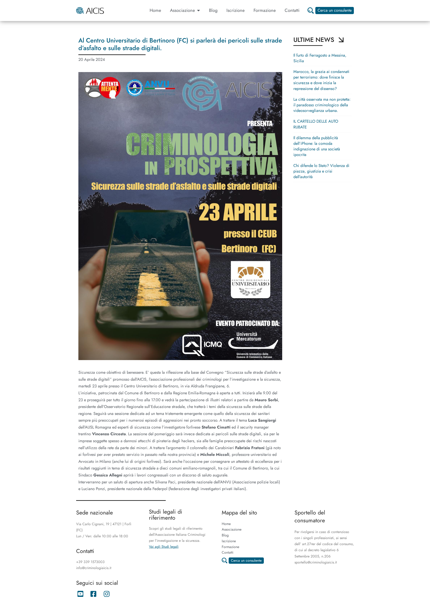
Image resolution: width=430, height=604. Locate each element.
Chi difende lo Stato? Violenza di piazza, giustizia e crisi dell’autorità (321, 171)
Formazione (265, 10)
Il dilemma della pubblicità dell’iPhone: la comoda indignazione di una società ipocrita (316, 146)
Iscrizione (235, 10)
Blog (213, 10)
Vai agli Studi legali (163, 546)
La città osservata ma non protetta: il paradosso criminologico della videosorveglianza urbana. (321, 104)
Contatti (292, 10)
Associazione (182, 10)
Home (155, 10)
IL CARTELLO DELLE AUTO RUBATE (315, 124)
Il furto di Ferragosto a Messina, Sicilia (319, 58)
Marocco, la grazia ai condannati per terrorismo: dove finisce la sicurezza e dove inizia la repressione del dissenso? (321, 80)
